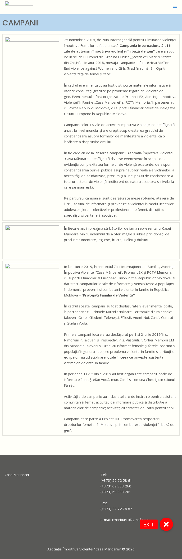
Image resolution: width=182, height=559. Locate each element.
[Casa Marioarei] (19, 7)
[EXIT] (166, 524)
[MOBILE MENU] (175, 7)
